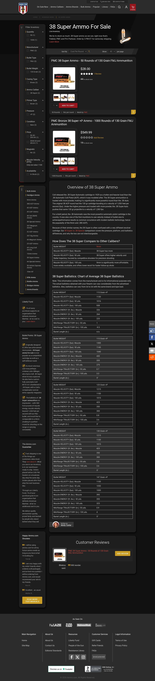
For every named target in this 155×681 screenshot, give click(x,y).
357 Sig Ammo (32, 236)
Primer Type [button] (32, 100)
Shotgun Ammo (33, 285)
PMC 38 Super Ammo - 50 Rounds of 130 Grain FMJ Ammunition (88, 552)
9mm (99, 246)
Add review (122, 554)
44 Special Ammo (33, 262)
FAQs (94, 650)
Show (104, 52)
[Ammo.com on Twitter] (77, 657)
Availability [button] (31, 171)
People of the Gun (76, 645)
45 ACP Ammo (32, 208)
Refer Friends (97, 645)
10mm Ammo (32, 254)
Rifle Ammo (31, 277)
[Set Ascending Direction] (89, 52)
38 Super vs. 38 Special (74, 231)
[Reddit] (152, 357)
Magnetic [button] (31, 149)
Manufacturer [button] (32, 47)
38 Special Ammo (33, 222)
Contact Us (49, 645)
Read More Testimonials (32, 600)
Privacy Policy (121, 645)
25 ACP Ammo (32, 244)
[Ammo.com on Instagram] (83, 657)
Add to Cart (68, 105)
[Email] (152, 351)
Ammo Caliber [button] (33, 90)
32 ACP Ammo (32, 232)
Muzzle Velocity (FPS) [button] (33, 161)
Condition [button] (31, 122)
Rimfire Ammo (32, 281)
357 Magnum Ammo (32, 227)
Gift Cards (96, 640)
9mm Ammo (31, 200)
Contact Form (119, 1)
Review (97, 74)
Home (35, 17)
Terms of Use (121, 640)
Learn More (54, 42)
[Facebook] (152, 337)
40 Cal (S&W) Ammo (32, 217)
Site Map (25, 645)
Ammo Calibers (57, 7)
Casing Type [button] (32, 79)
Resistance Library (76, 650)
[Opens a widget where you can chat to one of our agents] (14, 677)
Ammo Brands (72, 7)
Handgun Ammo (48, 17)
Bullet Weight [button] (32, 68)
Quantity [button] (30, 32)
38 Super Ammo (64, 17)
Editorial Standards (53, 650)
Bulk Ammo (86, 7)
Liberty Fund (74, 640)
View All (30, 272)
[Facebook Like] (152, 331)
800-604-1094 (106, 1)
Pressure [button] (30, 111)
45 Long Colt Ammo (32, 249)
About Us (49, 640)
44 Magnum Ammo (34, 240)
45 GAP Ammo (32, 212)
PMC (85, 112)
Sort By (64, 52)
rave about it (31, 462)
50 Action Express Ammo (34, 267)
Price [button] (29, 132)
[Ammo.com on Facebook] (71, 657)
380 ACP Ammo (33, 204)
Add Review (99, 138)
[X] (152, 344)
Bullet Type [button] (31, 58)
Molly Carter (66, 525)
